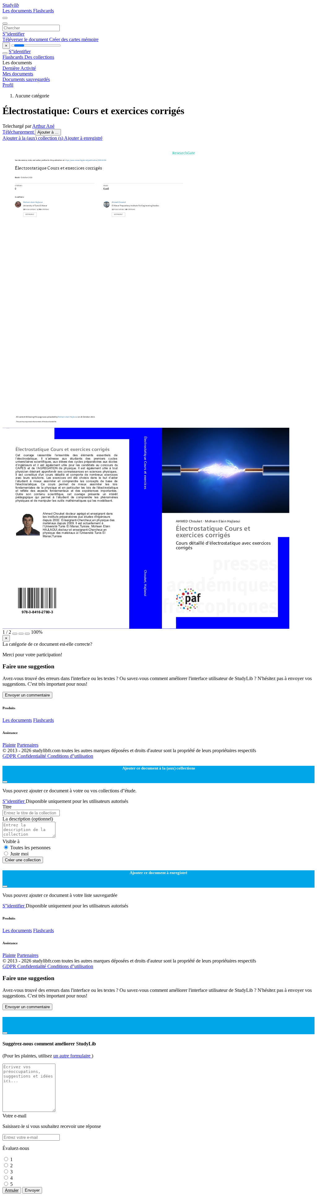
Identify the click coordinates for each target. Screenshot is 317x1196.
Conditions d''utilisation (70, 756)
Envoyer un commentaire (27, 695)
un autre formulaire (72, 1055)
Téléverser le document (25, 39)
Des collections (39, 57)
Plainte (9, 745)
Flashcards (43, 10)
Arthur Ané (43, 126)
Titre (6, 806)
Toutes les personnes (30, 847)
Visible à (11, 841)
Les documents (17, 10)
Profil (7, 85)
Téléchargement (18, 132)
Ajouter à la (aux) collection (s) (33, 138)
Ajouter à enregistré (83, 138)
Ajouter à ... (48, 132)
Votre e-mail (14, 1115)
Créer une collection (23, 860)
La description (27, 818)
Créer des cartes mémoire (73, 39)
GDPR (9, 756)
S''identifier (13, 33)
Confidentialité (32, 756)
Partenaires (27, 745)
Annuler (12, 1190)
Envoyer (32, 1190)
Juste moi (19, 853)
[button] (14, 634)
